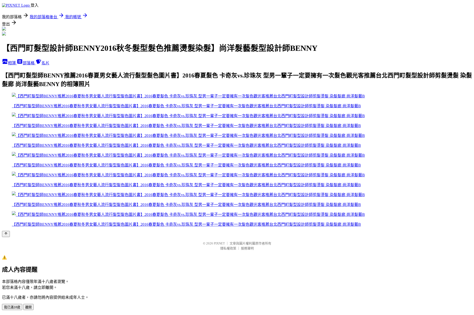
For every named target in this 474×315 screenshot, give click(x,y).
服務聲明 (247, 248)
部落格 (29, 63)
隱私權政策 (228, 248)
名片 (45, 63)
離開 (28, 307)
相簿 (12, 63)
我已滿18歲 (12, 307)
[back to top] (6, 234)
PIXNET (219, 243)
